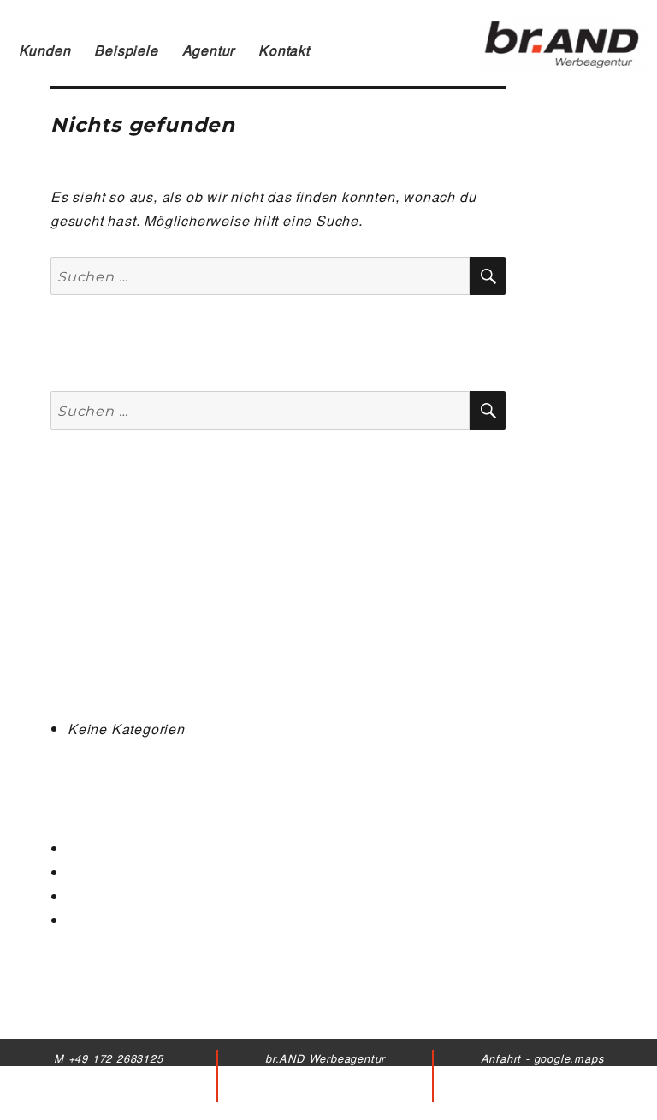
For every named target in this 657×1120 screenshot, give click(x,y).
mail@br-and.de (108, 1093)
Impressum (541, 1075)
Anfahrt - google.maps (542, 1058)
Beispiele (125, 50)
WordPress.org (117, 920)
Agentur (208, 50)
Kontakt (284, 50)
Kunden (45, 50)
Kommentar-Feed (125, 896)
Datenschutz (542, 1093)
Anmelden (101, 848)
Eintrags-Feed (115, 872)
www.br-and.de (108, 1110)
